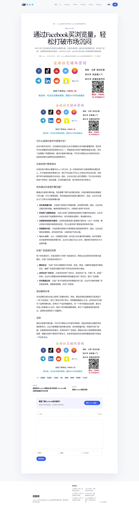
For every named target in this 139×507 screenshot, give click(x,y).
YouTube (83, 4)
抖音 (61, 377)
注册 (115, 4)
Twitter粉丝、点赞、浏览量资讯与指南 (77, 499)
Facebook (67, 4)
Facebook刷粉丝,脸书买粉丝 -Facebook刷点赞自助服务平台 (71, 24)
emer (44, 56)
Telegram (98, 4)
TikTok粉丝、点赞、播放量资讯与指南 (77, 494)
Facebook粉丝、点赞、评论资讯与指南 (90, 489)
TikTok (75, 4)
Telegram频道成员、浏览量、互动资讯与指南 (90, 500)
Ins (60, 4)
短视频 (66, 377)
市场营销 (78, 377)
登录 (109, 4)
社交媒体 (49, 377)
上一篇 (40, 414)
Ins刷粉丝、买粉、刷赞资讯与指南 (77, 489)
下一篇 (99, 414)
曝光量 (72, 377)
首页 (56, 4)
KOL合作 (85, 377)
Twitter (91, 4)
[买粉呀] (27, 4)
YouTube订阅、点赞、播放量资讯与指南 (90, 494)
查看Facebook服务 (92, 403)
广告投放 (56, 377)
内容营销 (43, 377)
